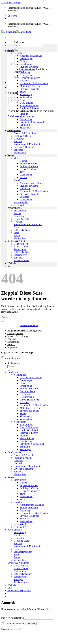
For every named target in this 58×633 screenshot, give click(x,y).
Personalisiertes (14, 208)
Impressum (12, 347)
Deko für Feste (21, 244)
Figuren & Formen (29, 163)
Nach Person (20, 100)
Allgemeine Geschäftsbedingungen (24, 330)
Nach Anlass (20, 374)
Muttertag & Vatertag (30, 86)
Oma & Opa (26, 119)
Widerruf (11, 339)
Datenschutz (13, 341)
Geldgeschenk (27, 75)
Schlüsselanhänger (23, 230)
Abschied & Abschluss (31, 55)
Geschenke (12, 50)
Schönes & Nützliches (18, 241)
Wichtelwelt (13, 263)
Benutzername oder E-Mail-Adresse (25, 609)
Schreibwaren (20, 255)
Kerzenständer (21, 202)
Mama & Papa (27, 116)
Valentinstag (26, 94)
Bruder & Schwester (30, 108)
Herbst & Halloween (30, 78)
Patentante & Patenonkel (32, 122)
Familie (17, 213)
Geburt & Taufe (27, 69)
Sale (9, 266)
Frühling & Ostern (29, 66)
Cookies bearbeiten (29, 325)
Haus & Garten (21, 246)
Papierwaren (20, 249)
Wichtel (23, 177)
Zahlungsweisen (15, 333)
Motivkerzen (20, 158)
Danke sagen (26, 58)
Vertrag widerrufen (10, 358)
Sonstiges (18, 149)
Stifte (16, 232)
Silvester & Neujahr (29, 89)
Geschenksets (14, 130)
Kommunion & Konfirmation (34, 83)
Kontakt (11, 344)
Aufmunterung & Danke (32, 183)
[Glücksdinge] (16, 31)
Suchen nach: (20, 42)
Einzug (23, 383)
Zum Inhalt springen (11, 2)
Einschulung (26, 64)
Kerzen (11, 155)
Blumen (24, 161)
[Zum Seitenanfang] (2, 356)
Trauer (23, 91)
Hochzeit (24, 80)
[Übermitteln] (8, 370)
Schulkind (25, 125)
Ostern (17, 227)
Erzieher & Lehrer (29, 111)
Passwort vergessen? (11, 629)
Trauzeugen (25, 127)
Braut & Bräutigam (29, 105)
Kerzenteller (20, 205)
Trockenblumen (21, 260)
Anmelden (30, 624)
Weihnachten (26, 97)
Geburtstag (25, 72)
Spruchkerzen (20, 180)
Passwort (12, 617)
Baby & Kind (26, 102)
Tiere (22, 172)
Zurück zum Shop (16, 116)
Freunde (24, 113)
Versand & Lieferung (17, 336)
